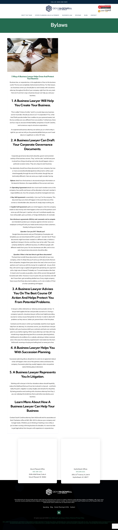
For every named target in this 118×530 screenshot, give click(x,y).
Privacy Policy (80, 518)
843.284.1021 (80, 472)
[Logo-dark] (59, 6)
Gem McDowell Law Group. (57, 518)
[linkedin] (59, 512)
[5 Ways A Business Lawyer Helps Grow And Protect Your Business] (32, 55)
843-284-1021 (37, 472)
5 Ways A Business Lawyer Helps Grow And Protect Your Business (32, 77)
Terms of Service (70, 518)
